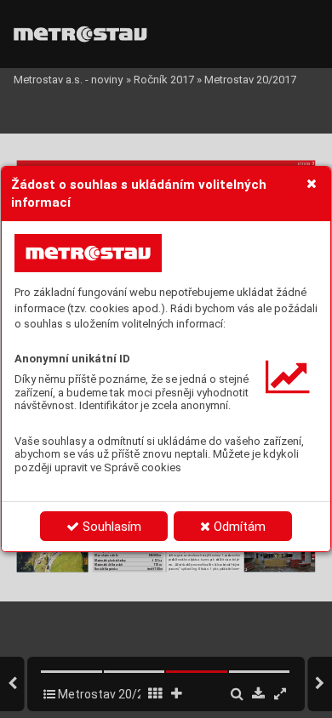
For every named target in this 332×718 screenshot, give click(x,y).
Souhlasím (110, 526)
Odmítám (238, 526)
